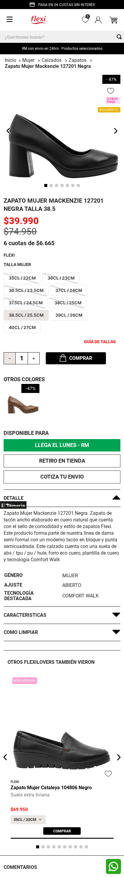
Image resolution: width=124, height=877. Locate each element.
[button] (22, 278)
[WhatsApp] (113, 866)
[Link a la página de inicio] (10, 60)
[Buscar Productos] (120, 37)
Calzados (51, 60)
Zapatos (77, 60)
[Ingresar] (98, 20)
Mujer (28, 60)
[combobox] (62, 37)
